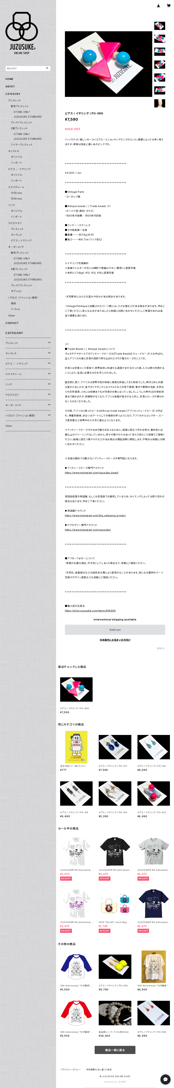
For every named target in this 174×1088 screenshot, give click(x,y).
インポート (16, 162)
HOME (9, 79)
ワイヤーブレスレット (22, 144)
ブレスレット (14, 100)
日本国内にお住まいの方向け (115, 639)
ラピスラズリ (15, 223)
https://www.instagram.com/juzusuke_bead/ (92, 472)
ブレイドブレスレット (21, 122)
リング (11, 205)
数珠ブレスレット (20, 106)
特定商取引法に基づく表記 (99, 1069)
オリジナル (16, 156)
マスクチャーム (16, 187)
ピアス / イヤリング (21, 240)
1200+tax (16, 192)
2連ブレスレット (19, 128)
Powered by (111, 1082)
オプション (16, 291)
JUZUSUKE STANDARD (28, 116)
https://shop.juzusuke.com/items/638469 (90, 610)
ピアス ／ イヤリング (19, 169)
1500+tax (16, 198)
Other (11, 315)
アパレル (15, 309)
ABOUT (10, 86)
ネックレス (13, 151)
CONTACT (12, 323)
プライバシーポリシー (71, 1069)
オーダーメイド (16, 246)
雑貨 (13, 303)
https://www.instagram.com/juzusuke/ (88, 529)
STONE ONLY (22, 111)
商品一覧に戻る (115, 1050)
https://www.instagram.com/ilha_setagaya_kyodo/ (95, 515)
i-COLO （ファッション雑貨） (23, 297)
